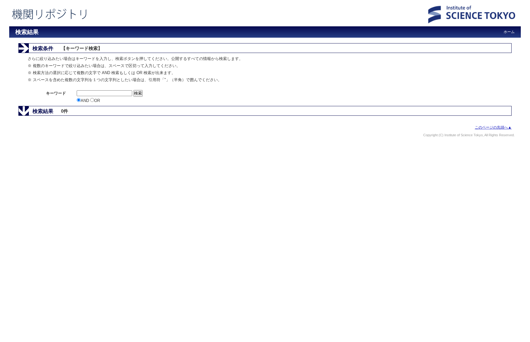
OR (97, 100)
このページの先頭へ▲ (493, 127)
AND (85, 100)
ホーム (509, 32)
